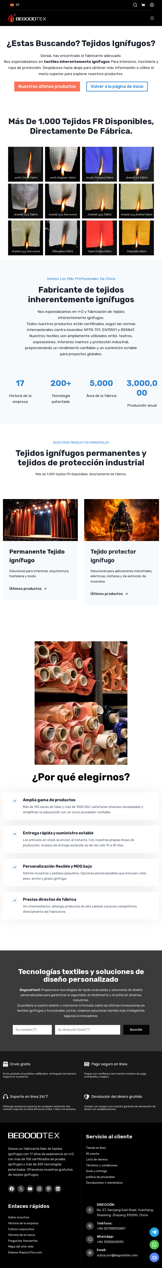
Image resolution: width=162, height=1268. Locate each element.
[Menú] (152, 18)
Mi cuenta (92, 1154)
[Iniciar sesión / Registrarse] (152, 5)
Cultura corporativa (21, 1229)
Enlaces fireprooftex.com (25, 1252)
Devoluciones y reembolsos (104, 1182)
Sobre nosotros (18, 1217)
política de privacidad (100, 1177)
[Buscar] (135, 5)
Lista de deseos (97, 1159)
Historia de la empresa (23, 1223)
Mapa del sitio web (20, 1246)
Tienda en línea (96, 1148)
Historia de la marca (21, 1235)
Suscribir (136, 1029)
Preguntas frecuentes (23, 1241)
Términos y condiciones (102, 1165)
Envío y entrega (96, 1171)
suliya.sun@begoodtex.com (117, 1255)
